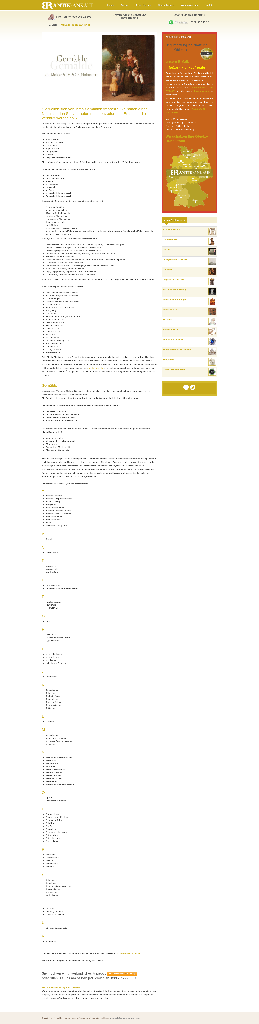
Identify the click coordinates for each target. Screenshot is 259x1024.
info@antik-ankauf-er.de (75, 24)
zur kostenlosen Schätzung (122, 974)
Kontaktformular (96, 368)
